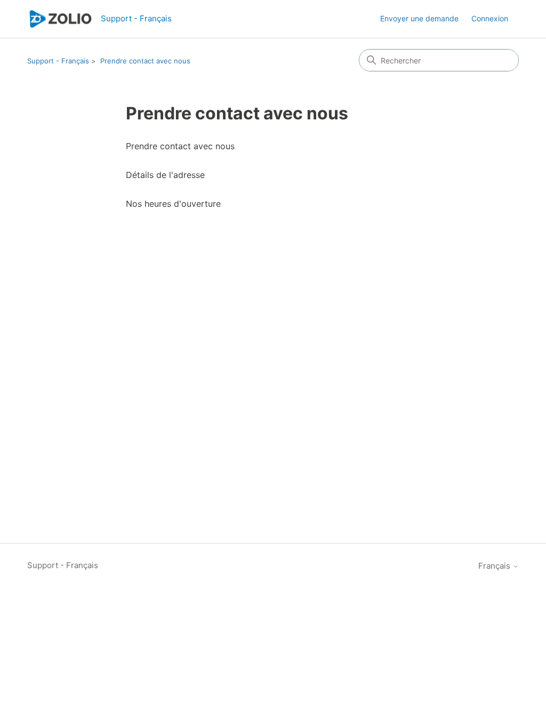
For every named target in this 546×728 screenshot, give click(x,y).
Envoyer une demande (419, 18)
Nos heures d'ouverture (173, 203)
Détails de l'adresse (165, 174)
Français (495, 565)
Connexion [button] (489, 18)
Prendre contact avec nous (145, 60)
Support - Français (58, 60)
